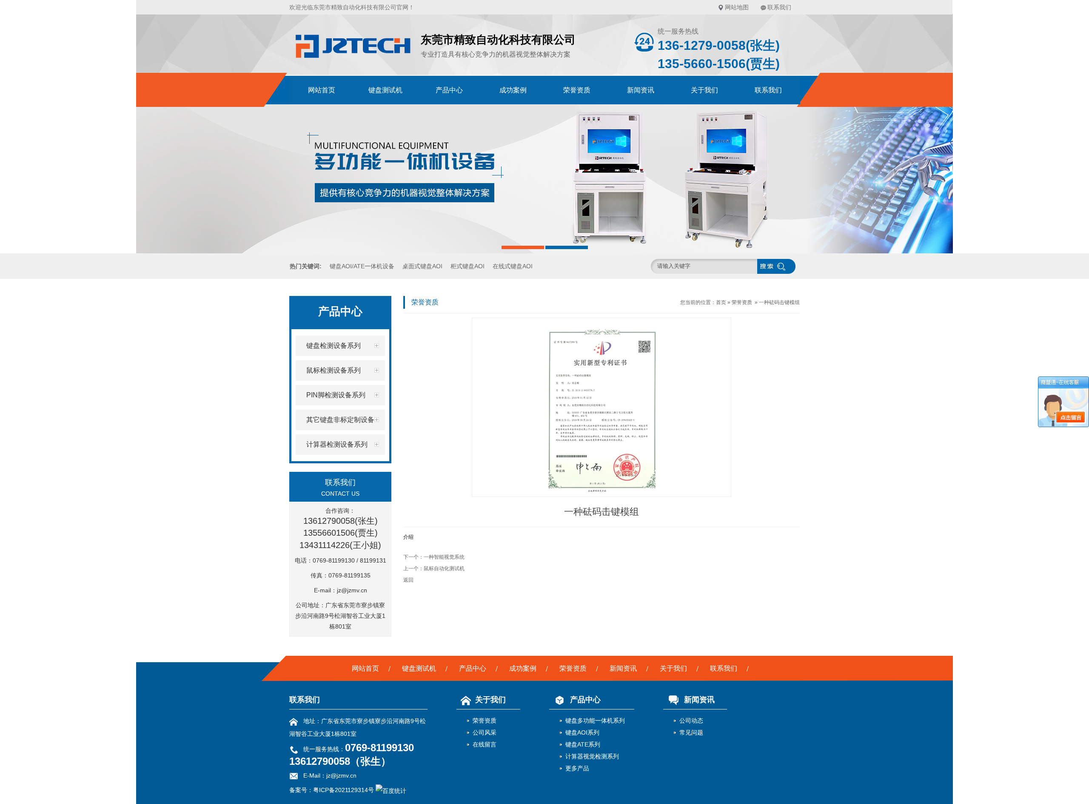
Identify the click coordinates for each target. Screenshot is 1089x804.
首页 (721, 302)
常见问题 (691, 732)
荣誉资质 (576, 90)
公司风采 (484, 732)
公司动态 (691, 720)
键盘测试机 (385, 90)
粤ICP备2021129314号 (343, 790)
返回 (408, 580)
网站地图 (737, 7)
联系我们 (779, 7)
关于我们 (704, 90)
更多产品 (577, 768)
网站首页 (321, 90)
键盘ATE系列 (582, 744)
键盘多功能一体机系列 (595, 720)
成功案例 (513, 90)
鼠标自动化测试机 (444, 568)
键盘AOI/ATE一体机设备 (362, 266)
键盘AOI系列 (582, 732)
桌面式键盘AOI (422, 266)
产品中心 (449, 90)
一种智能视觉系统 (444, 557)
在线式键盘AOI (513, 266)
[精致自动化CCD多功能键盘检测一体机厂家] (353, 60)
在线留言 (484, 744)
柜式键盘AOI (467, 266)
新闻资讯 (640, 90)
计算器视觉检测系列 (592, 756)
